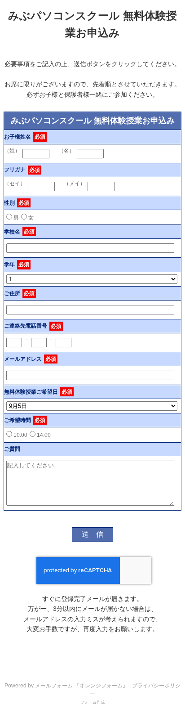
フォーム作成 (92, 702)
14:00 (44, 435)
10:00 (20, 435)
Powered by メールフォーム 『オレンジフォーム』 (66, 685)
